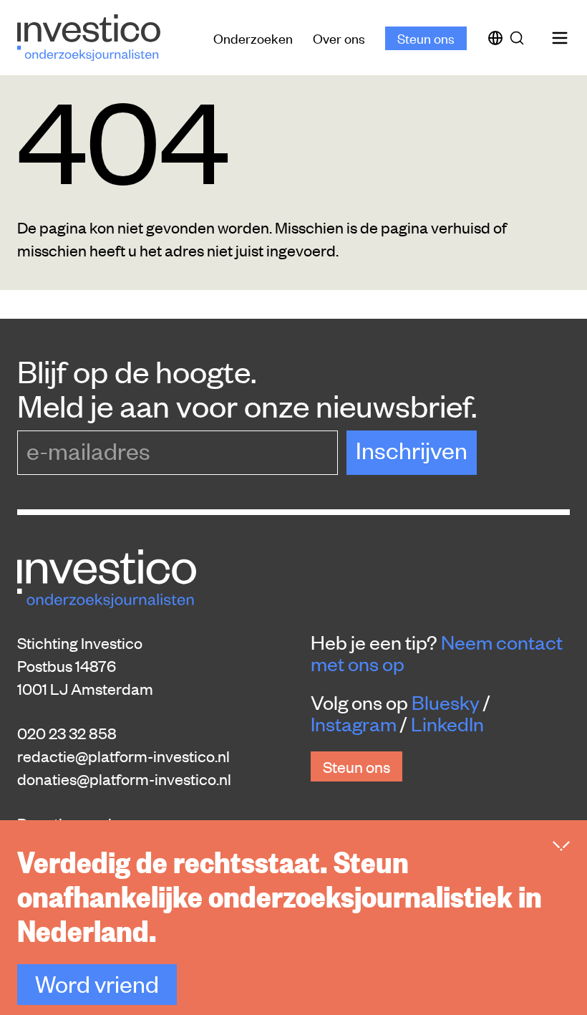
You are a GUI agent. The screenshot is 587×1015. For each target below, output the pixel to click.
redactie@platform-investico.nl (123, 756)
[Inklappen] (561, 846)
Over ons (339, 38)
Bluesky (446, 702)
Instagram (354, 723)
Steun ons (426, 38)
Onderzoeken (253, 38)
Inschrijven (411, 449)
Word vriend (97, 983)
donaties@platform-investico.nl (124, 779)
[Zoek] (520, 38)
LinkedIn (447, 723)
